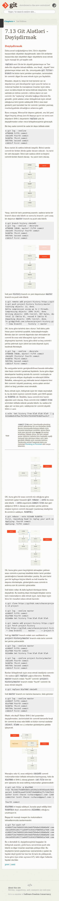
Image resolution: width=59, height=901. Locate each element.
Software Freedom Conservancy (37, 894)
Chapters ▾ (9, 21)
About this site (14, 888)
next (13, 864)
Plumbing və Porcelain (33, 444)
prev (7, 864)
